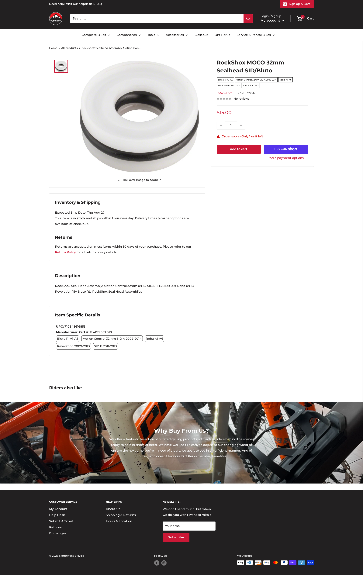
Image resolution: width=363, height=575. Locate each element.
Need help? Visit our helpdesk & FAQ (75, 4)
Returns (55, 527)
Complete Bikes (94, 35)
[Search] (248, 18)
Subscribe (176, 537)
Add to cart (238, 149)
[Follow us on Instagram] (164, 563)
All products (69, 48)
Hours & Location (119, 521)
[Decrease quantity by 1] (221, 125)
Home (53, 48)
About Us (113, 509)
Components (127, 35)
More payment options (286, 158)
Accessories (175, 35)
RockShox (224, 93)
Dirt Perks (222, 35)
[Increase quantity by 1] (241, 125)
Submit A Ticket (61, 521)
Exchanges (57, 533)
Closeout (201, 35)
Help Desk (57, 515)
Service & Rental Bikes (254, 35)
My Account (58, 509)
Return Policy (65, 252)
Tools (151, 35)
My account (271, 20)
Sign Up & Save (299, 4)
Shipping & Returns (121, 515)
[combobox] (157, 18)
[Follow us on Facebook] (156, 563)
